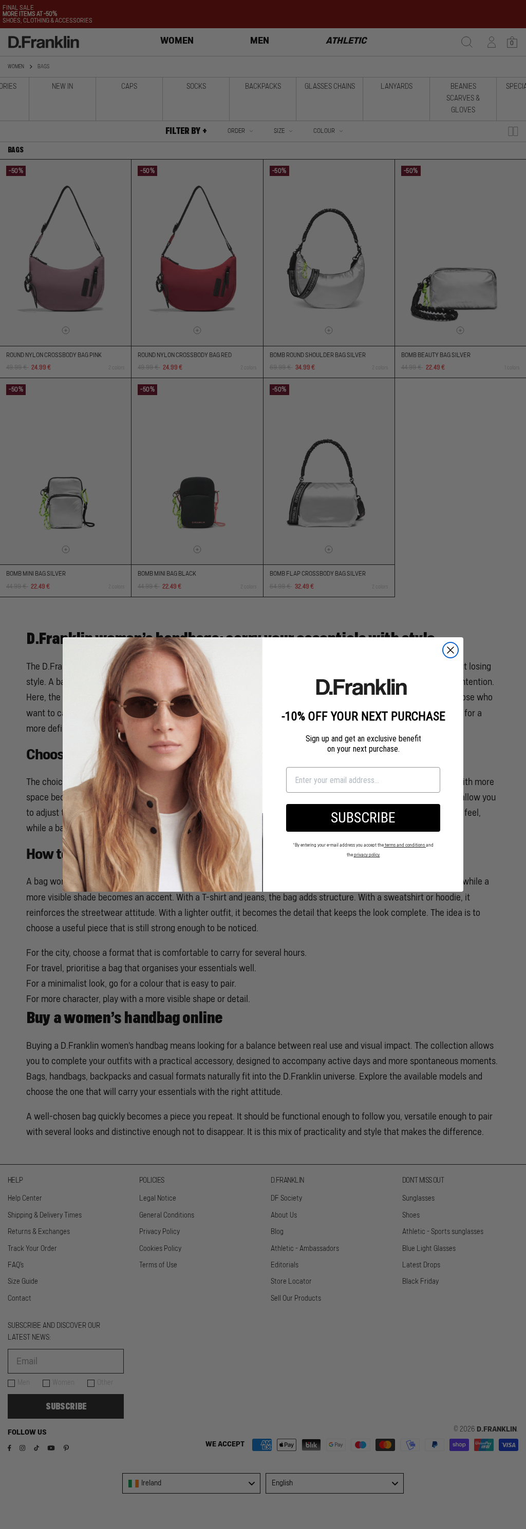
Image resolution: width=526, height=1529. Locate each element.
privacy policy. (367, 855)
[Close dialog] (450, 650)
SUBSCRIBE (363, 817)
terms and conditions (405, 845)
